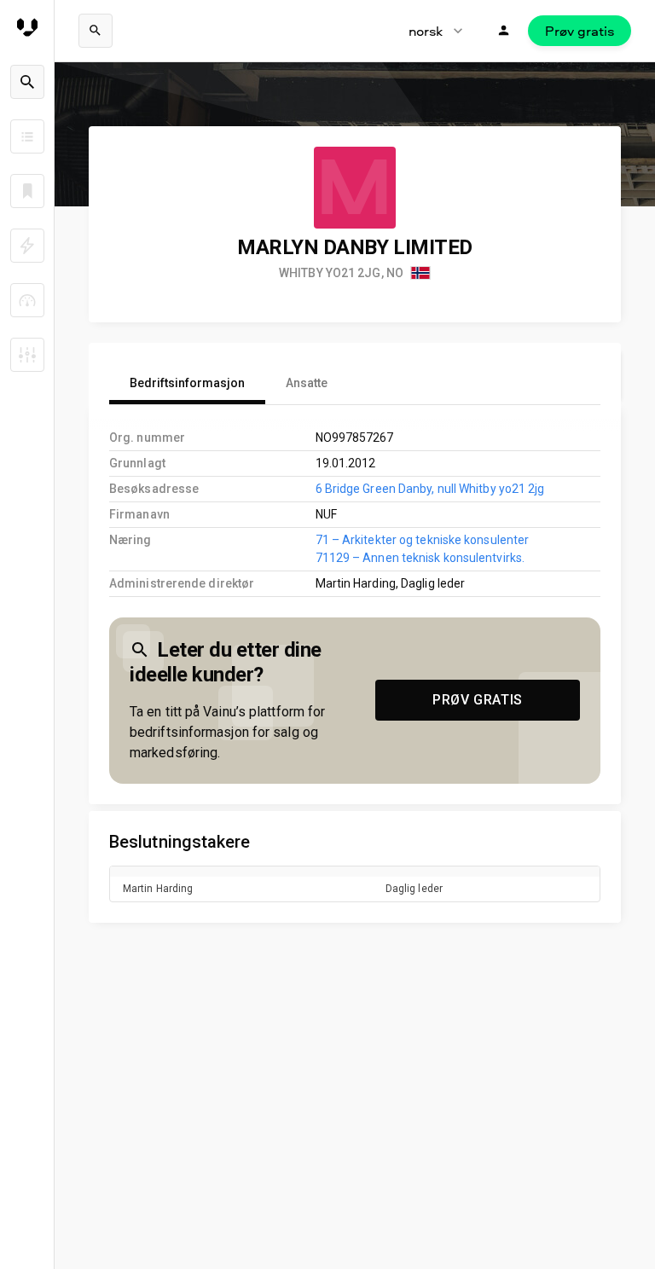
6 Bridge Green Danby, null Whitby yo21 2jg (430, 488)
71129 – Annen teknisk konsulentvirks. (420, 558)
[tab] (187, 383)
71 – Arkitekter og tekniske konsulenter (423, 540)
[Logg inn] (504, 31)
